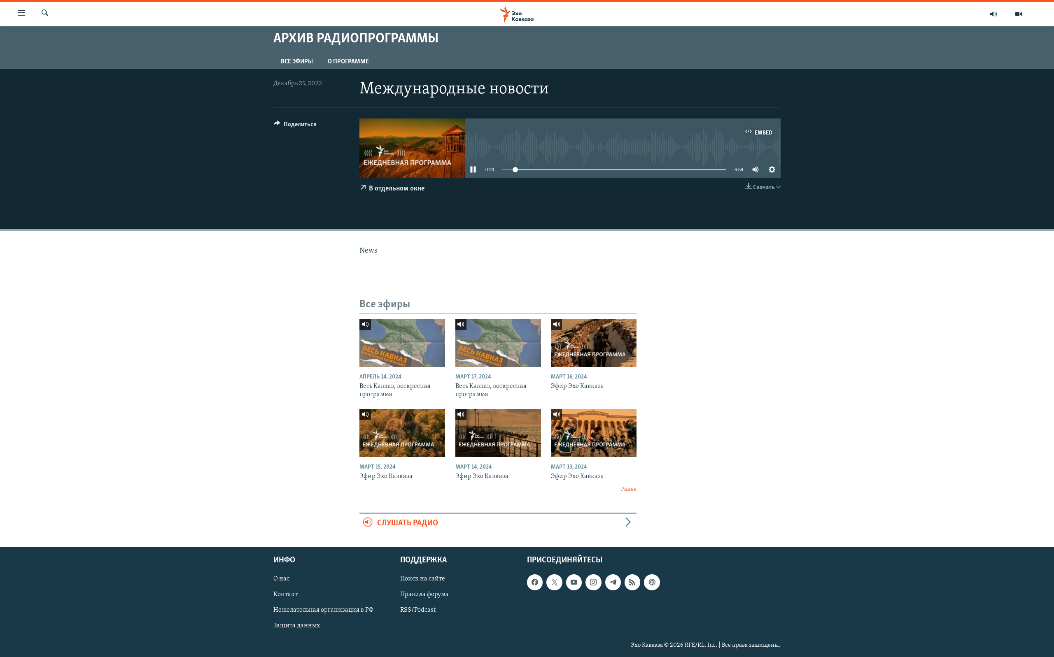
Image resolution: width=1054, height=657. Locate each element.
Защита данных (296, 626)
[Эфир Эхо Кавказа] (594, 343)
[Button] (295, 126)
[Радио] (993, 14)
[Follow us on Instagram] (593, 582)
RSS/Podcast (418, 610)
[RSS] (632, 582)
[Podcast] (652, 582)
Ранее (629, 489)
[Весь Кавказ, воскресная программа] (402, 343)
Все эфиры (297, 61)
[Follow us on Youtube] (574, 582)
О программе (348, 61)
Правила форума (424, 595)
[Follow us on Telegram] (613, 582)
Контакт (285, 595)
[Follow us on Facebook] (535, 582)
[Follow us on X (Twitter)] (554, 582)
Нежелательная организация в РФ (323, 610)
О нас (281, 579)
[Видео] (1018, 14)
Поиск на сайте (422, 579)
